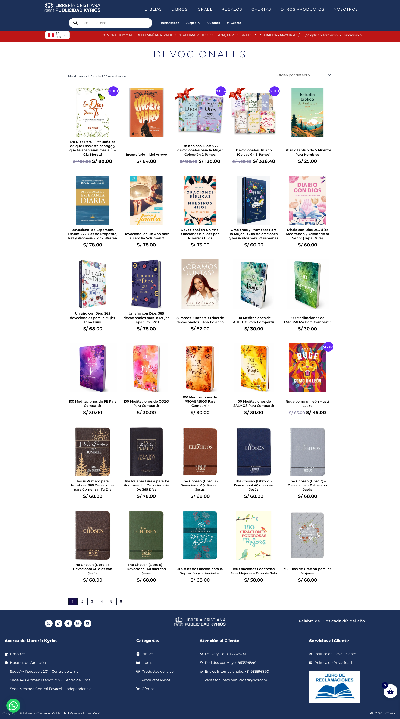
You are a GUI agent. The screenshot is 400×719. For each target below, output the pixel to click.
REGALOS (232, 9)
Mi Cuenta (234, 23)
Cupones (213, 23)
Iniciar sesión (170, 23)
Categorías (147, 640)
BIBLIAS (153, 9)
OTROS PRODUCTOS (303, 9)
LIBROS (179, 9)
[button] (164, 9)
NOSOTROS (346, 9)
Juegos (191, 23)
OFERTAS (261, 9)
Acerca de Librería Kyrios (31, 640)
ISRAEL (204, 9)
